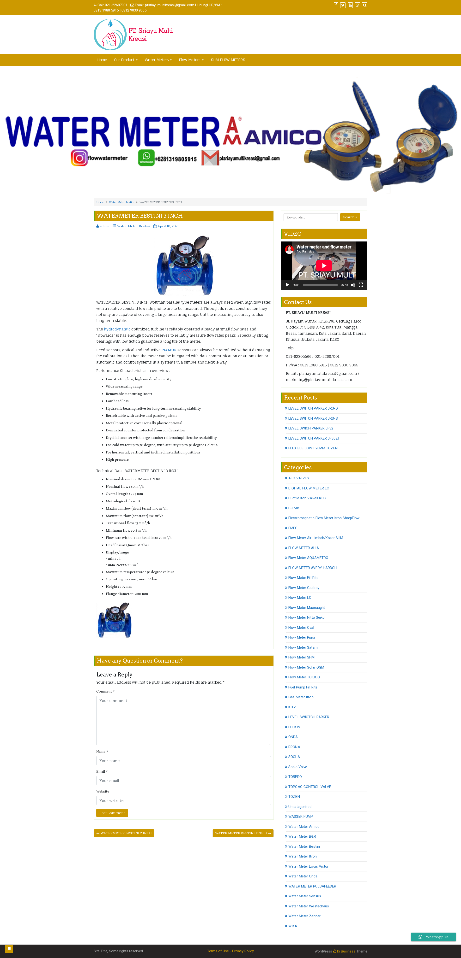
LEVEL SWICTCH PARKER (308, 717)
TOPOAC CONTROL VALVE (309, 787)
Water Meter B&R (302, 836)
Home (102, 60)
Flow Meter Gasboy (303, 588)
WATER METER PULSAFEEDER (312, 886)
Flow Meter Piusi (301, 637)
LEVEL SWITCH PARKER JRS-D (313, 408)
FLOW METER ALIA (303, 548)
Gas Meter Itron (301, 697)
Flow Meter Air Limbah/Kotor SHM (315, 538)
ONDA (293, 737)
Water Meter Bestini (121, 202)
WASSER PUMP (300, 816)
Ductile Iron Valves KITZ (307, 498)
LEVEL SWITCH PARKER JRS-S (313, 418)
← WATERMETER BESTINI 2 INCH (124, 833)
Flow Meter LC (299, 597)
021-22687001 (116, 5)
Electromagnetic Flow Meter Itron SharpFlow (323, 518)
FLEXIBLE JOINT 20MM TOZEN (313, 448)
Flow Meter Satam (303, 647)
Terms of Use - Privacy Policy (230, 951)
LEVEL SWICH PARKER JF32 (310, 428)
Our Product (124, 60)
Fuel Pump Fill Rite (302, 687)
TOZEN (294, 796)
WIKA (292, 926)
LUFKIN (294, 727)
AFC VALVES (298, 478)
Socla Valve (297, 767)
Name (102, 751)
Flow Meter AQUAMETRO (308, 558)
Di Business (345, 951)
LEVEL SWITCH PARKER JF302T (314, 438)
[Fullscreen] (360, 284)
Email (102, 771)
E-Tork (293, 508)
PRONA (294, 747)
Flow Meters (189, 60)
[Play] (287, 284)
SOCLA (294, 757)
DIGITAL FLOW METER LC (308, 488)
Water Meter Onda (302, 876)
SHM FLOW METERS (228, 60)
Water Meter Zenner (304, 916)
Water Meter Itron (302, 856)
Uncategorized (299, 807)
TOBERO (295, 777)
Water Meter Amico (304, 826)
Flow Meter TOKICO (304, 677)
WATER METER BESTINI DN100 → (243, 833)
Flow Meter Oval (301, 627)
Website (102, 791)
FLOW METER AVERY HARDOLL (313, 568)
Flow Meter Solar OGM (306, 667)
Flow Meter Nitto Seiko (306, 617)
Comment (105, 691)
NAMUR (169, 350)
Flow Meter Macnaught (306, 607)
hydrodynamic (116, 329)
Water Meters (157, 60)
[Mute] (353, 284)
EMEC (292, 528)
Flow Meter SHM (301, 657)
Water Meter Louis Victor (308, 866)
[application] (324, 265)
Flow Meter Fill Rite (303, 578)
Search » (350, 217)
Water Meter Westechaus (308, 906)
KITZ (292, 707)
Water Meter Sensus (304, 896)
